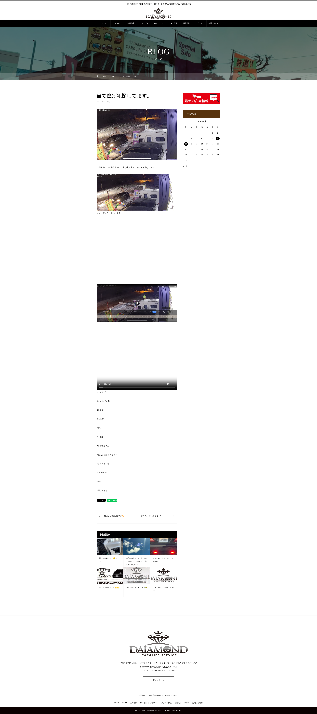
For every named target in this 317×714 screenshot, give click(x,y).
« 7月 (185, 166)
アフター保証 (172, 23)
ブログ (199, 23)
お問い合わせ (213, 23)
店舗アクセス (158, 680)
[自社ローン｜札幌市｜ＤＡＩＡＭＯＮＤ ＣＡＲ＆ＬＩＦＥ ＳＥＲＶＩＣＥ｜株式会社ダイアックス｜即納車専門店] (158, 13)
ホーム (103, 23)
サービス (144, 23)
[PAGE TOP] (158, 619)
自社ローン (158, 23)
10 (186, 144)
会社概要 (186, 23)
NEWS (117, 23)
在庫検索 (131, 23)
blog (108, 102)
